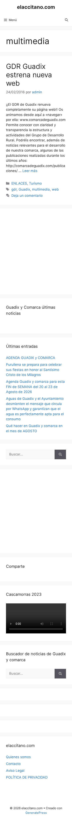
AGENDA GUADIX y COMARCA (30, 358)
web (55, 189)
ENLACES (19, 183)
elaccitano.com (36, 7)
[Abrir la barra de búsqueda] (66, 20)
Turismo (35, 183)
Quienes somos (18, 757)
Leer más (29, 171)
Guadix (24, 189)
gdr (14, 189)
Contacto (13, 764)
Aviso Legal (15, 771)
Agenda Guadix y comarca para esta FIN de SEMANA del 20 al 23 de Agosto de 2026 (35, 387)
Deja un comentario (27, 196)
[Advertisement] (36, 251)
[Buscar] (60, 454)
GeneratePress (36, 813)
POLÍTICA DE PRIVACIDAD (27, 777)
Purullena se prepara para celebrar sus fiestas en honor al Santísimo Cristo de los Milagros (34, 370)
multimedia (41, 189)
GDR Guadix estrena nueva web (29, 74)
